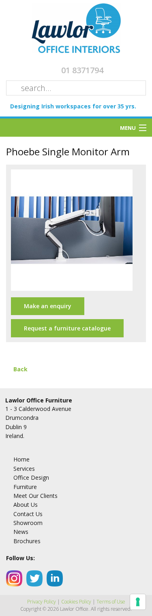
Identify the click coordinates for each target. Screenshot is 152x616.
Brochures (27, 541)
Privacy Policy (41, 601)
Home (21, 459)
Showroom (28, 523)
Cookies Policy (76, 601)
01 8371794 (82, 70)
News (20, 532)
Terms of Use (110, 601)
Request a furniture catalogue (67, 328)
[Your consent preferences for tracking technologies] (138, 602)
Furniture (25, 487)
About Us (25, 504)
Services (24, 468)
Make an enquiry (47, 306)
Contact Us (28, 514)
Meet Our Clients (35, 496)
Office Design (31, 477)
